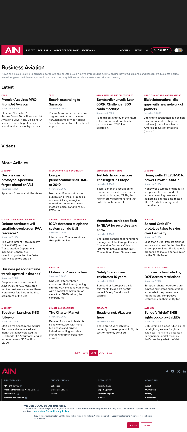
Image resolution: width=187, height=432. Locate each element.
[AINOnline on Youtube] (172, 372)
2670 (85, 352)
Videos (101, 397)
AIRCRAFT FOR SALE (66, 50)
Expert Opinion (105, 390)
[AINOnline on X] (178, 372)
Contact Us (150, 397)
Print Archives (104, 386)
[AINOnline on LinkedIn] (184, 372)
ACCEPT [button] (133, 425)
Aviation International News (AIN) (20, 390)
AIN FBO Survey (11, 386)
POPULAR (43, 50)
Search (140, 50)
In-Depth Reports (106, 394)
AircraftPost (9, 394)
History (148, 394)
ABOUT (124, 50)
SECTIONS (87, 50)
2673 (109, 352)
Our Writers (150, 390)
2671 (93, 352)
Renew (54, 394)
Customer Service (59, 390)
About (148, 386)
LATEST (30, 50)
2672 (101, 352)
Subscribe (161, 50)
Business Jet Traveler (14, 397)
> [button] (116, 352)
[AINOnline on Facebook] (167, 372)
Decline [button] (147, 425)
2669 (77, 352)
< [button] (71, 352)
